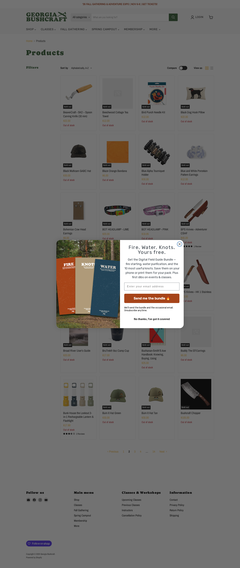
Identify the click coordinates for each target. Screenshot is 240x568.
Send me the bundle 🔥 (152, 298)
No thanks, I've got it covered (152, 319)
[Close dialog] (179, 244)
